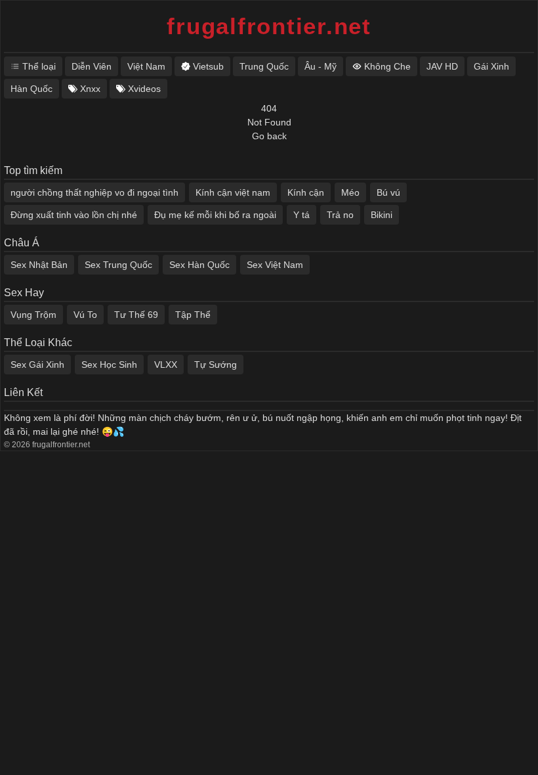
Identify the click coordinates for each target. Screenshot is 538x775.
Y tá (301, 215)
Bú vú (388, 192)
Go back (269, 136)
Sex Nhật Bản (39, 264)
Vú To (85, 314)
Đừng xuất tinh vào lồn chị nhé (73, 215)
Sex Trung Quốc (118, 264)
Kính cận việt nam (233, 192)
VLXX (165, 364)
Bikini (381, 215)
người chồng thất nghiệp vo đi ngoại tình (94, 192)
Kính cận (305, 192)
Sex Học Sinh (109, 364)
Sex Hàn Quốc (199, 264)
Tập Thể (193, 314)
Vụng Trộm (33, 314)
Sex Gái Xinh (37, 364)
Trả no (340, 215)
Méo (350, 192)
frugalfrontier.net (269, 26)
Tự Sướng (215, 364)
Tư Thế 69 (136, 314)
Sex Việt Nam (275, 264)
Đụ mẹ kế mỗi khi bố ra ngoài (215, 215)
